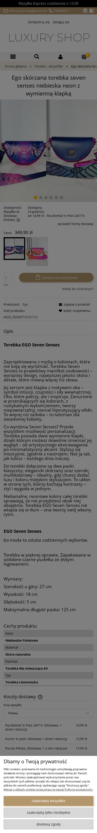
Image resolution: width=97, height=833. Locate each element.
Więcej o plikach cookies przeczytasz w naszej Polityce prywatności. (48, 789)
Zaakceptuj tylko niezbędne (48, 812)
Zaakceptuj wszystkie (48, 801)
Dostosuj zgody (49, 824)
